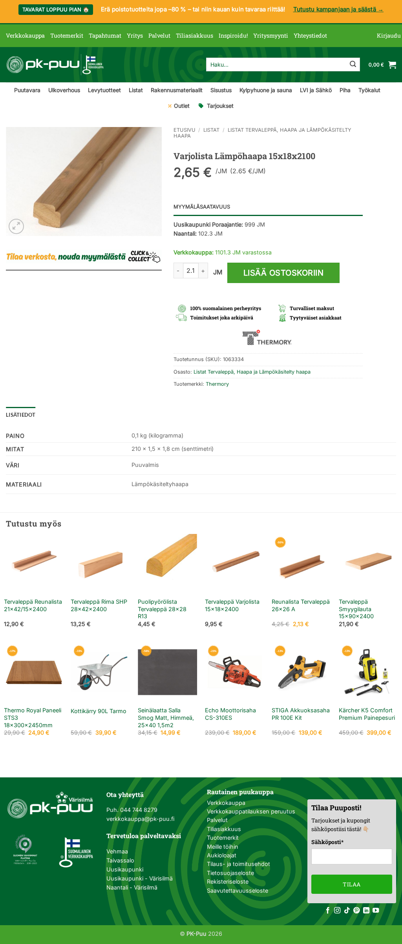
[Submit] (353, 64)
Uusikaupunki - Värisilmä (139, 878)
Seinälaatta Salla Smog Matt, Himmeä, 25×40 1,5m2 (166, 717)
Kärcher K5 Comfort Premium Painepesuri (367, 714)
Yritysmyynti (270, 35)
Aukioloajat (221, 855)
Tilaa (351, 884)
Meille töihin (222, 846)
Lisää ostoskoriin (283, 273)
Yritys (135, 35)
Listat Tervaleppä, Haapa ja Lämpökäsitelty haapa (252, 372)
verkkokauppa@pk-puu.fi (140, 818)
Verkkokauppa (25, 35)
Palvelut (159, 35)
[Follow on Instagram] (337, 910)
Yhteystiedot (310, 35)
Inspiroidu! (233, 35)
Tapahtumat (105, 35)
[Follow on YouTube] (376, 910)
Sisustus (221, 90)
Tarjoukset (220, 105)
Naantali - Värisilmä (131, 887)
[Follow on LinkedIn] (366, 910)
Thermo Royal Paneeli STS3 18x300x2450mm (32, 717)
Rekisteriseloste (228, 881)
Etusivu (185, 130)
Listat (136, 90)
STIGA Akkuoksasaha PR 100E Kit (301, 714)
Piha (345, 90)
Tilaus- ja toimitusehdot (238, 863)
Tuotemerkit (66, 35)
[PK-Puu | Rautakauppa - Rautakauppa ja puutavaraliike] (55, 64)
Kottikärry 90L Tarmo (98, 711)
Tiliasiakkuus (194, 35)
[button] (389, 36)
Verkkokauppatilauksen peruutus (251, 811)
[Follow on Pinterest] (356, 910)
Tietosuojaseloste (230, 873)
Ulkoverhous (64, 90)
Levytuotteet (104, 90)
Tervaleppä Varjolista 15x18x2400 (232, 605)
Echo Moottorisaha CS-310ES (230, 714)
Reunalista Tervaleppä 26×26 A (301, 605)
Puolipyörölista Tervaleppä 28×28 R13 (162, 608)
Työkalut (369, 90)
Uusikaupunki (124, 869)
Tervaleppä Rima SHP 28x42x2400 (99, 605)
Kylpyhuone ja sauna (265, 90)
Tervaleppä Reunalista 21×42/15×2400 (33, 605)
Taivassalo (120, 860)
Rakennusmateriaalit (177, 90)
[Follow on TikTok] (347, 910)
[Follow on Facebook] (328, 910)
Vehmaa (117, 851)
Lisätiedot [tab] (21, 415)
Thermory (217, 384)
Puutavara (27, 90)
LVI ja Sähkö (316, 90)
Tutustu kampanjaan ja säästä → (338, 9)
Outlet (182, 105)
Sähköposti (327, 842)
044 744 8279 (138, 809)
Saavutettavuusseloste (237, 890)
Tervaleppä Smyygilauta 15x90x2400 (356, 608)
